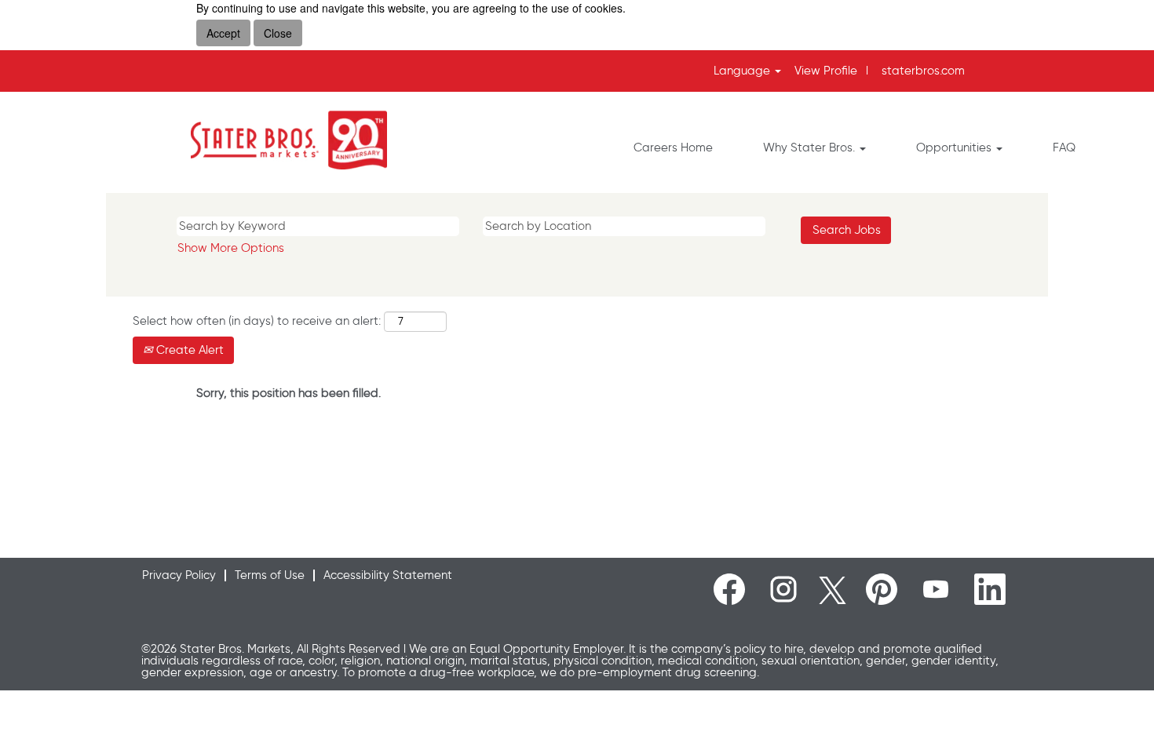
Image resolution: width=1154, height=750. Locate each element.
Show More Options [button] (230, 248)
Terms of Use (270, 575)
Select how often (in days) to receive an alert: (257, 321)
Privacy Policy (179, 575)
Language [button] (743, 71)
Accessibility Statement (387, 575)
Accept (223, 33)
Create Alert (188, 350)
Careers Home (673, 147)
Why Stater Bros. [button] (810, 147)
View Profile (825, 71)
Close (278, 33)
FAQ (1064, 147)
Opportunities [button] (955, 147)
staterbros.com (923, 71)
